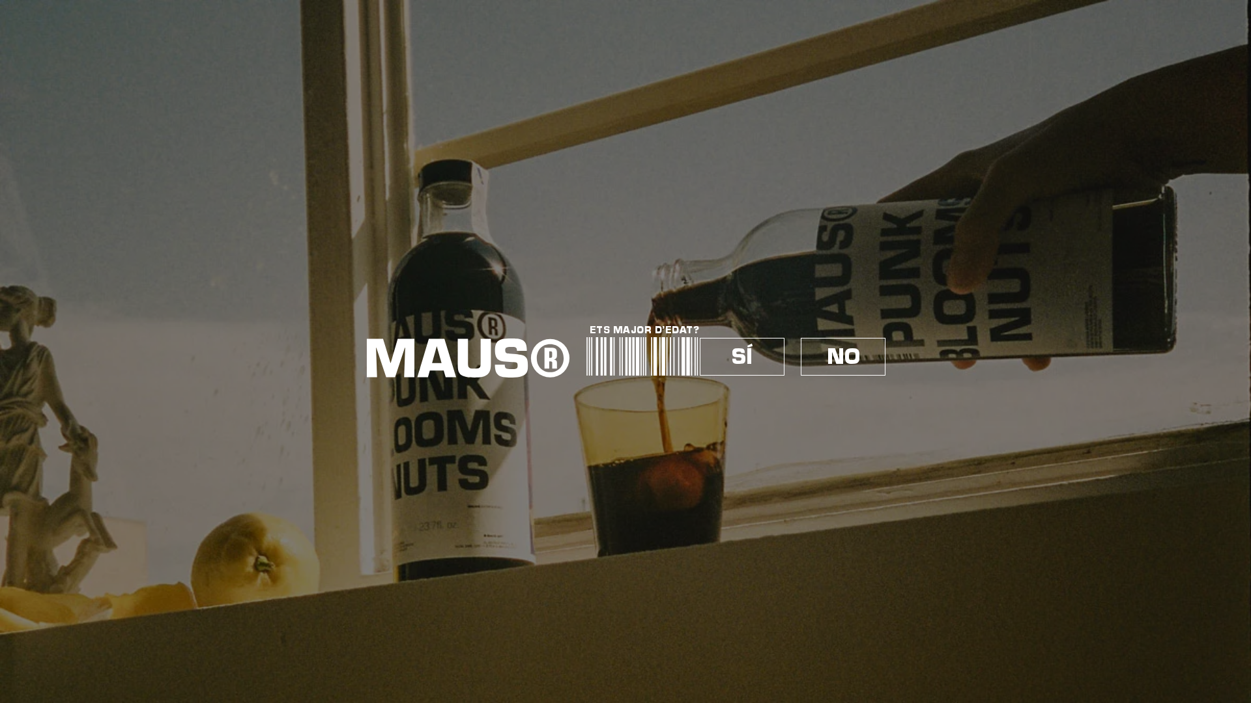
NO (843, 357)
